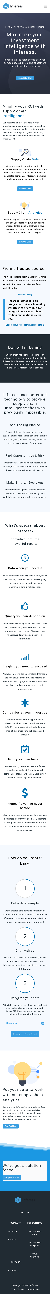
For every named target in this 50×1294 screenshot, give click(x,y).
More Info (11, 1023)
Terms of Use (32, 1289)
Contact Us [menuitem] (13, 1270)
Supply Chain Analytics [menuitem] (34, 1244)
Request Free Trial (25, 1034)
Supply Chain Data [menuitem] (34, 1233)
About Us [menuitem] (12, 1231)
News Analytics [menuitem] (34, 1255)
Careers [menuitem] (12, 1239)
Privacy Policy (17, 1289)
